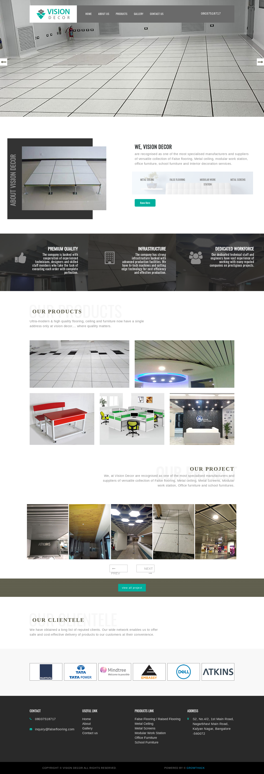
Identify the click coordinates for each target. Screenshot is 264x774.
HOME (88, 14)
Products (122, 14)
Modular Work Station (150, 733)
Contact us (90, 733)
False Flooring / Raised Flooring (157, 719)
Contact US (157, 14)
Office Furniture (146, 738)
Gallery (138, 14)
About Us (103, 14)
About (86, 723)
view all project (132, 587)
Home (86, 719)
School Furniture (146, 742)
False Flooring (177, 179)
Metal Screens (238, 179)
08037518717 (211, 13)
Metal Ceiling (147, 179)
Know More (145, 203)
